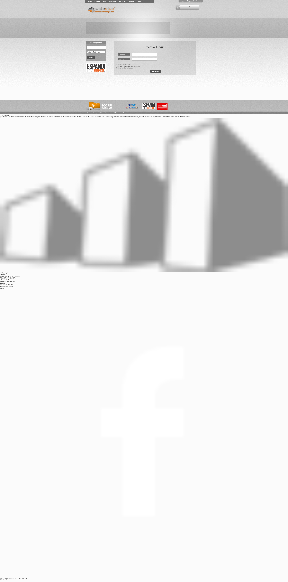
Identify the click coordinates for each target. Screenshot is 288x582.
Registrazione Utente (194, 1)
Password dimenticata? (123, 64)
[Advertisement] (191, 106)
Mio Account (122, 1)
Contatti (131, 1)
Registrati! (137, 66)
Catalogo (97, 1)
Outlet (104, 1)
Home (90, 1)
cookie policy (150, 117)
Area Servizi (112, 1)
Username (121, 54)
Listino (139, 1)
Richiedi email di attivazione (124, 68)
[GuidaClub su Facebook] (96, 67)
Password (121, 59)
